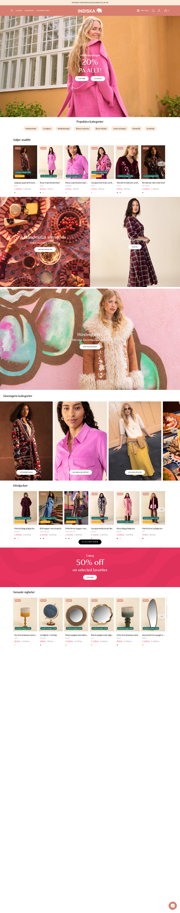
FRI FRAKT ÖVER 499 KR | (81, 3)
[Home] (90, 10)
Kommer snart (43, 10)
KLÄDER (19, 10)
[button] (12, 10)
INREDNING (29, 10)
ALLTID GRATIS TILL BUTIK (99, 3)
